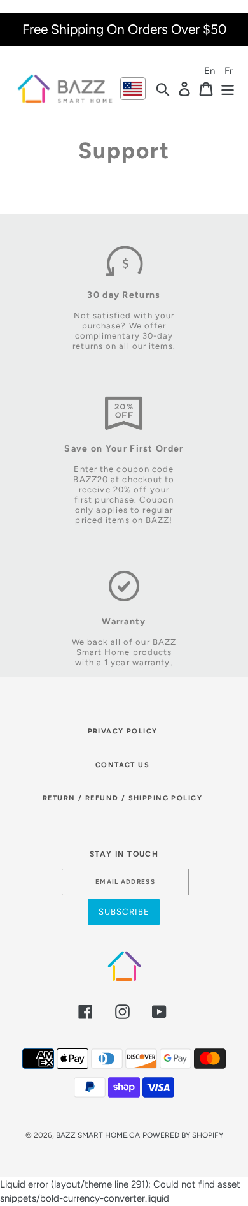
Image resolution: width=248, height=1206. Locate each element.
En (209, 71)
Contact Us (122, 765)
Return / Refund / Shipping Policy (122, 798)
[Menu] (227, 89)
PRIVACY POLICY (123, 731)
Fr (228, 71)
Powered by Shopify (182, 1135)
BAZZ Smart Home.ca (98, 1135)
